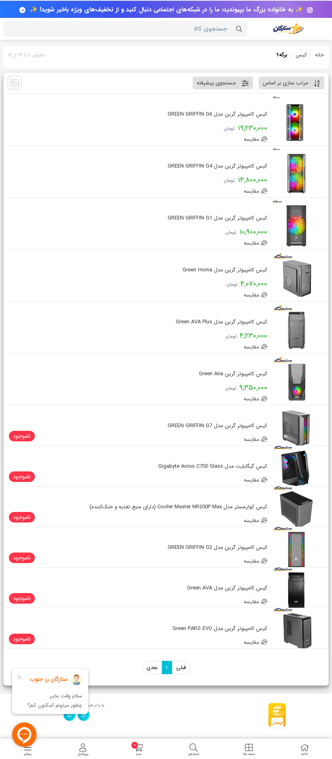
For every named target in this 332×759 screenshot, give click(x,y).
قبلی (181, 667)
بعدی (152, 667)
